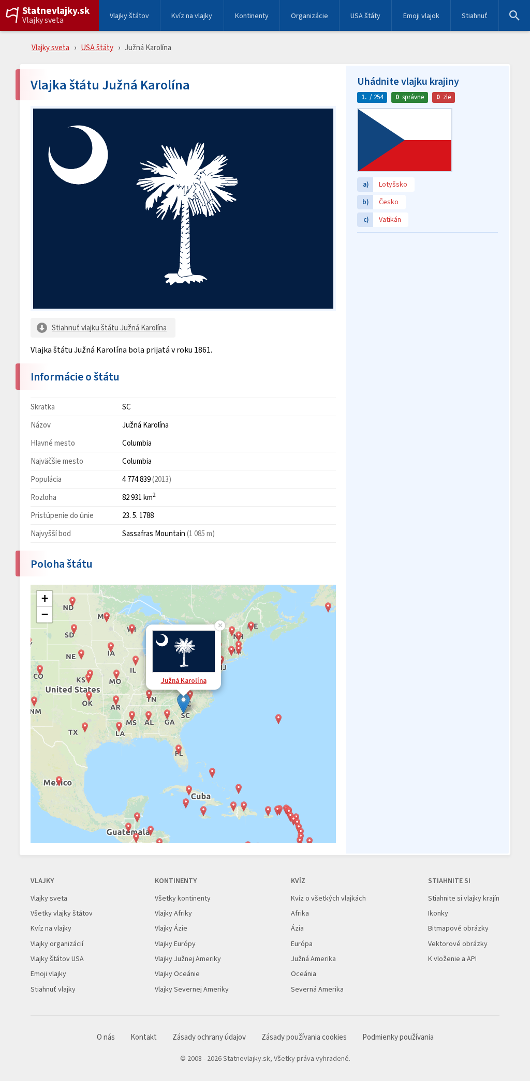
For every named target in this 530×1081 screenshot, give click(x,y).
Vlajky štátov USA (57, 958)
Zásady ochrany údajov (209, 1037)
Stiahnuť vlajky (53, 989)
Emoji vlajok (421, 15)
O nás (106, 1037)
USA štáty (365, 15)
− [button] (44, 614)
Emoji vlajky (48, 973)
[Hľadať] (514, 15)
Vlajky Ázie (171, 928)
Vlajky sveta (43, 20)
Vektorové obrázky (458, 943)
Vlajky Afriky (173, 913)
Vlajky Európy (175, 943)
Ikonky (438, 913)
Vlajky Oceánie (177, 973)
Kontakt (143, 1037)
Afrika (300, 913)
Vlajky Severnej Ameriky (192, 989)
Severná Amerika (317, 989)
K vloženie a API (452, 958)
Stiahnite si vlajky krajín (463, 898)
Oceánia (303, 973)
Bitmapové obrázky (458, 928)
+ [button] (44, 598)
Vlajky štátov (129, 15)
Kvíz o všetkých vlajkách (328, 898)
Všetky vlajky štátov (62, 913)
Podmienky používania (398, 1037)
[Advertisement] (427, 302)
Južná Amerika (313, 958)
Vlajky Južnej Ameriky (188, 958)
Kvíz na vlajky (191, 15)
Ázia (297, 928)
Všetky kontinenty (183, 898)
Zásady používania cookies (304, 1037)
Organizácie (309, 15)
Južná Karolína (184, 681)
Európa (302, 943)
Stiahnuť (475, 15)
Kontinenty (252, 15)
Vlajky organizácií (57, 943)
